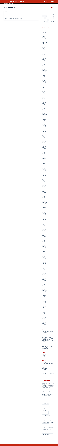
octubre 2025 (44, 43)
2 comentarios (20, 18)
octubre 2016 (44, 175)
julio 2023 (43, 76)
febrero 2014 (44, 214)
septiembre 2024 (44, 59)
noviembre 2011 (44, 247)
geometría (49, 410)
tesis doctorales (51, 436)
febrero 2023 (44, 82)
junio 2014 (43, 209)
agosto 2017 (44, 163)
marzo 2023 (44, 81)
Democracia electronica (45, 368)
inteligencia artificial (47, 420)
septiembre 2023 (44, 74)
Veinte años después (45, 342)
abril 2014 (43, 212)
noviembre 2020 (44, 115)
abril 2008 (43, 300)
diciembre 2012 (44, 231)
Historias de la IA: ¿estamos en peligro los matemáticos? (48, 347)
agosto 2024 (44, 60)
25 (46, 21)
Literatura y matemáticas (46, 422)
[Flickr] (46, 1)
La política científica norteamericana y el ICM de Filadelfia (48, 332)
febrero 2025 (44, 53)
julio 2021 (43, 105)
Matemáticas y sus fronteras (17, 1)
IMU (43, 420)
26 (48, 21)
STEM (43, 434)
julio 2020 (43, 120)
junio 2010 (43, 268)
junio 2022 (43, 92)
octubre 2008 (44, 292)
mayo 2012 (43, 240)
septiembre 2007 (44, 308)
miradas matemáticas (50, 427)
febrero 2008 (44, 302)
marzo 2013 (44, 228)
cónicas (48, 405)
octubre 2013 (44, 219)
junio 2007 (43, 312)
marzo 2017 (44, 169)
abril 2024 (43, 65)
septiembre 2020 (44, 118)
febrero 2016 (44, 185)
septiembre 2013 (44, 220)
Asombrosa (43, 349)
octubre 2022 (44, 87)
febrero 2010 (44, 273)
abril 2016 (43, 182)
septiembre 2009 (44, 279)
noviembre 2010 (44, 262)
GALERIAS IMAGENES (45, 377)
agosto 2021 (44, 104)
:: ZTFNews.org (44, 362)
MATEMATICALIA (44, 357)
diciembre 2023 (44, 70)
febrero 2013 (44, 229)
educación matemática (45, 408)
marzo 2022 (44, 96)
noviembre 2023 (44, 71)
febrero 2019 (44, 141)
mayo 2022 (43, 93)
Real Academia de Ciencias (46, 432)
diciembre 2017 (44, 158)
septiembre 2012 (44, 235)
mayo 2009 (43, 284)
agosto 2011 (44, 251)
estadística (51, 408)
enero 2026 (43, 41)
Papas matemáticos (45, 348)
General (6, 11)
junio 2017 (43, 165)
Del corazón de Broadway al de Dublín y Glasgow (48, 341)
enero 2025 (43, 54)
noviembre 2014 (44, 203)
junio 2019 (43, 136)
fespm (46, 410)
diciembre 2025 (44, 42)
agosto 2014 (44, 207)
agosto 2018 (44, 148)
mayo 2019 (43, 137)
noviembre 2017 (44, 159)
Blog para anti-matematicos (46, 364)
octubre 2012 (44, 234)
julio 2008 (43, 296)
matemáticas (52, 422)
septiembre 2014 (44, 206)
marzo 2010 (44, 272)
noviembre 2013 (44, 218)
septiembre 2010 (44, 264)
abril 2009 (43, 285)
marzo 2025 (44, 52)
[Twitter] (44, 1)
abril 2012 (43, 241)
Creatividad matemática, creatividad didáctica (47, 345)
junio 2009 (43, 283)
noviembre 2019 (44, 130)
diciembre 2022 (44, 85)
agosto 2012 (44, 236)
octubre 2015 (44, 190)
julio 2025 (43, 47)
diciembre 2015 (44, 187)
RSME (51, 432)
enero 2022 (43, 98)
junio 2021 (43, 107)
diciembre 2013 (44, 217)
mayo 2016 (43, 181)
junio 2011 (43, 253)
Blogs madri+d (6, 3)
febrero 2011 (44, 258)
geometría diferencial (45, 413)
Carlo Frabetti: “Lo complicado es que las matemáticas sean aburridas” (48, 383)
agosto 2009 (44, 280)
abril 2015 (43, 197)
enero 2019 (43, 142)
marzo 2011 (44, 257)
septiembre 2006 (44, 323)
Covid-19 (50, 403)
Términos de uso (21, 444)
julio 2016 (43, 179)
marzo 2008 (44, 301)
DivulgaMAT (44, 354)
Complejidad (44, 367)
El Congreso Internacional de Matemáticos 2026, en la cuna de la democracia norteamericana (47, 338)
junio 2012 (43, 239)
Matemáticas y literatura (46, 424)
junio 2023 (43, 77)
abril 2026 (43, 37)
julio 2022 (43, 91)
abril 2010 (43, 270)
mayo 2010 (43, 269)
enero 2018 (43, 157)
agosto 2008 (44, 295)
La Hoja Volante (44, 356)
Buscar (53, 7)
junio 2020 (43, 121)
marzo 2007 (44, 316)
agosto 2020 (44, 119)
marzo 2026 (44, 38)
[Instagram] (48, 1)
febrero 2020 (44, 126)
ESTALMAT (43, 355)
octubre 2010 (44, 263)
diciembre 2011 (44, 246)
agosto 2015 (44, 192)
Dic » (44, 24)
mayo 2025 (43, 49)
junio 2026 (43, 35)
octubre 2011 (44, 248)
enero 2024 (43, 69)
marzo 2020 (44, 125)
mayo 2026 (43, 36)
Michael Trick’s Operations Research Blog (48, 373)
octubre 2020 (44, 116)
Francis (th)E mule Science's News (47, 369)
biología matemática (45, 401)
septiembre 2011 (44, 250)
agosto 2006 (44, 324)
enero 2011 (43, 259)
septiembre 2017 (44, 162)
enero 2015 (43, 201)
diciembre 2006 (44, 319)
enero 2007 (43, 318)
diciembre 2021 (44, 99)
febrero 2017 (44, 170)
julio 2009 (43, 281)
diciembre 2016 (44, 173)
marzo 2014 (44, 213)
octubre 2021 (44, 102)
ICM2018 (52, 417)
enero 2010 (43, 274)
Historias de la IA (45, 417)
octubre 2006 (44, 322)
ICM (48, 417)
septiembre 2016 (44, 176)
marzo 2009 (44, 286)
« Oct (43, 24)
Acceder (43, 440)
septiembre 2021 (44, 103)
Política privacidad (33, 444)
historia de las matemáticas (46, 415)
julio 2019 (43, 135)
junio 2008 (43, 297)
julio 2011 (43, 252)
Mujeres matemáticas (45, 429)
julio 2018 (43, 149)
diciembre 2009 (44, 275)
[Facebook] (42, 1)
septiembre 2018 (44, 147)
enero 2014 (43, 215)
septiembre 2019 (44, 132)
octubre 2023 (44, 72)
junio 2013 (43, 224)
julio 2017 (43, 164)
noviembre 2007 (44, 306)
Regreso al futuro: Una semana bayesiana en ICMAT (15, 13)
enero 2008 (43, 303)
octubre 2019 (44, 131)
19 (48, 19)
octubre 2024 (44, 58)
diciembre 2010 (44, 261)
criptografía (44, 405)
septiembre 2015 (44, 191)
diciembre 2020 (44, 114)
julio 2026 (43, 33)
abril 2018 (43, 153)
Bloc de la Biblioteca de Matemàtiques (47, 363)
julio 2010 (43, 267)
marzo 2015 (44, 198)
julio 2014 (43, 208)
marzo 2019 (44, 140)
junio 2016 (43, 180)
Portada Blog (11, 3)
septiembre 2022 (44, 88)
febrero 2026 (44, 39)
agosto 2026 (44, 32)
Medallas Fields (45, 427)
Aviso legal (37, 444)
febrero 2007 (44, 317)
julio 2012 (43, 237)
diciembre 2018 (44, 143)
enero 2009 (43, 289)
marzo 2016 (44, 184)
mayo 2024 (43, 64)
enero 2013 (43, 230)
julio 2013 (43, 223)
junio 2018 (43, 151)
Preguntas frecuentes (27, 444)
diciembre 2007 (44, 305)
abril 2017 (43, 168)
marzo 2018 (44, 154)
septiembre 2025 (44, 44)
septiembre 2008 (44, 294)
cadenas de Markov (45, 403)
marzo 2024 (44, 66)
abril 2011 (43, 256)
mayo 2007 (43, 313)
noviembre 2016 (44, 174)
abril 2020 (43, 124)
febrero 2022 (44, 97)
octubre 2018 (44, 146)
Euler (43, 410)
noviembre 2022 (44, 86)
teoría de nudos (47, 434)
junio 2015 (43, 195)
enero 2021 (43, 113)
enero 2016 (43, 186)
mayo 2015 (43, 196)
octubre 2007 (44, 307)
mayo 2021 (43, 108)
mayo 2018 (43, 152)
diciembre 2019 (44, 129)
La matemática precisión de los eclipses (48, 333)
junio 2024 (43, 63)
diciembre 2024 (44, 55)
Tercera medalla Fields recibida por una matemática (48, 336)
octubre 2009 (44, 278)
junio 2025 (43, 48)
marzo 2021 (44, 110)
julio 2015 (43, 193)
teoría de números (45, 436)
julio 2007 (43, 311)
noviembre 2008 (44, 291)
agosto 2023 (44, 75)
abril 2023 (43, 80)
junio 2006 (43, 327)
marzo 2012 (44, 242)
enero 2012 (43, 245)
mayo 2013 (43, 225)
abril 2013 (43, 226)
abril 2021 (43, 109)
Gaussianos (44, 370)
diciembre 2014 (44, 202)
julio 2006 (43, 325)
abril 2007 (43, 314)
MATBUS (43, 372)
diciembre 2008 (44, 290)
